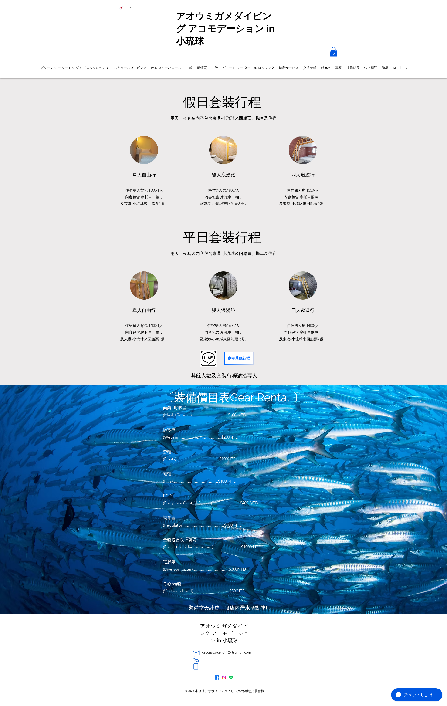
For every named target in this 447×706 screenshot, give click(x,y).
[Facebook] (217, 677)
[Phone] (195, 659)
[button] (334, 52)
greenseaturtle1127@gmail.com (226, 652)
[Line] (231, 677)
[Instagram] (224, 677)
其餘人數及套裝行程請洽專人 (224, 375)
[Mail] (196, 652)
